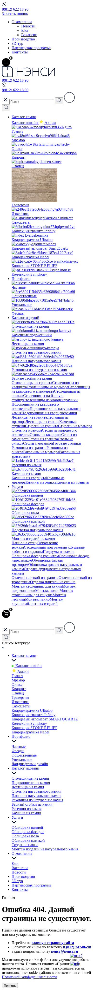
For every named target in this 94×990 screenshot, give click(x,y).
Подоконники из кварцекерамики (49, 413)
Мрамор (18, 680)
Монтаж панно (37, 599)
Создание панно (25, 845)
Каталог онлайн (25, 123)
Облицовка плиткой (28, 840)
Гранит (17, 676)
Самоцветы (21, 706)
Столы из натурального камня (36, 791)
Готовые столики (67, 443)
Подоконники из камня (31, 783)
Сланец (18, 693)
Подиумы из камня (58, 552)
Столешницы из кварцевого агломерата (51, 389)
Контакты (20, 52)
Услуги (17, 487)
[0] (6, 62)
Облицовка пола (25, 836)
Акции (22, 671)
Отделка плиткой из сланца (52, 582)
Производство (23, 39)
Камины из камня (26, 813)
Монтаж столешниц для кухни (37, 586)
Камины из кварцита (29, 478)
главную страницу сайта (53, 943)
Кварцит (19, 689)
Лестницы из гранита (29, 417)
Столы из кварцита (45, 435)
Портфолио (21, 279)
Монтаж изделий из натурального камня (45, 849)
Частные (19, 746)
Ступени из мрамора (75, 426)
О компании (22, 22)
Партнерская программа (31, 48)
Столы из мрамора (27, 430)
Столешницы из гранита (32, 383)
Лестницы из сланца (42, 422)
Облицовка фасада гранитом (35, 556)
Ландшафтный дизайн (30, 764)
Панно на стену (24, 543)
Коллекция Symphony (29, 723)
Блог (25, 30)
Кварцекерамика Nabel (30, 732)
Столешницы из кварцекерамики (50, 400)
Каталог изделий (25, 318)
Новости (28, 26)
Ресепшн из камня (26, 809)
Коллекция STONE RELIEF (34, 728)
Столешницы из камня (30, 778)
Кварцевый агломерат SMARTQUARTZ (45, 719)
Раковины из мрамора (41, 452)
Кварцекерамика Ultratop (32, 710)
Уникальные (22, 759)
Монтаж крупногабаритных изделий (37, 601)
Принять (10, 985)
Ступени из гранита (41, 426)
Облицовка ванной (27, 827)
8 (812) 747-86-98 (77, 947)
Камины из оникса (41, 482)
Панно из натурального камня (36, 796)
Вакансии (29, 35)
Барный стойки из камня (32, 804)
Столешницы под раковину (46, 547)
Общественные (24, 755)
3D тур (17, 881)
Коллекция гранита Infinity (33, 715)
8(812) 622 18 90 (15, 9)
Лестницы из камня (28, 787)
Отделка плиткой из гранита (35, 578)
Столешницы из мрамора (47, 387)
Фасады (18, 751)
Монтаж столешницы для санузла (42, 593)
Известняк (20, 702)
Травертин (20, 697)
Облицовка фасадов (28, 832)
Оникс (17, 684)
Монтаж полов (47, 591)
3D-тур (17, 43)
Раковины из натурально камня (37, 800)
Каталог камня (24, 117)
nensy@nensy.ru (64, 951)
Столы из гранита (43, 439)
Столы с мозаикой (38, 443)
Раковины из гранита (29, 448)
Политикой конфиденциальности (29, 977)
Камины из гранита (72, 482)
